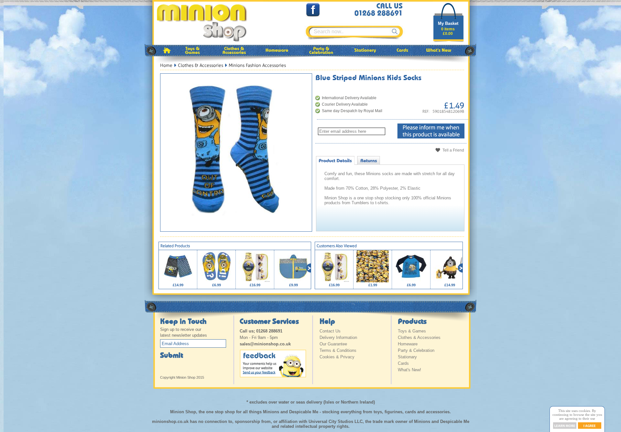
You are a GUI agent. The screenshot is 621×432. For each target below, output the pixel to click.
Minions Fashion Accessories (257, 65)
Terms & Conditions (338, 350)
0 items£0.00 (448, 31)
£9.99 (293, 285)
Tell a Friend (453, 150)
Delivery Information (338, 337)
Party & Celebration (416, 350)
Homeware (408, 344)
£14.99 (178, 285)
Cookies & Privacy (337, 356)
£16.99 (255, 285)
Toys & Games (412, 331)
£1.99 (372, 285)
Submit (171, 355)
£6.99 (216, 285)
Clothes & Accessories (200, 65)
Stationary (407, 356)
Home (166, 65)
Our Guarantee (333, 344)
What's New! (409, 369)
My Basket (448, 23)
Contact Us (330, 331)
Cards (403, 363)
